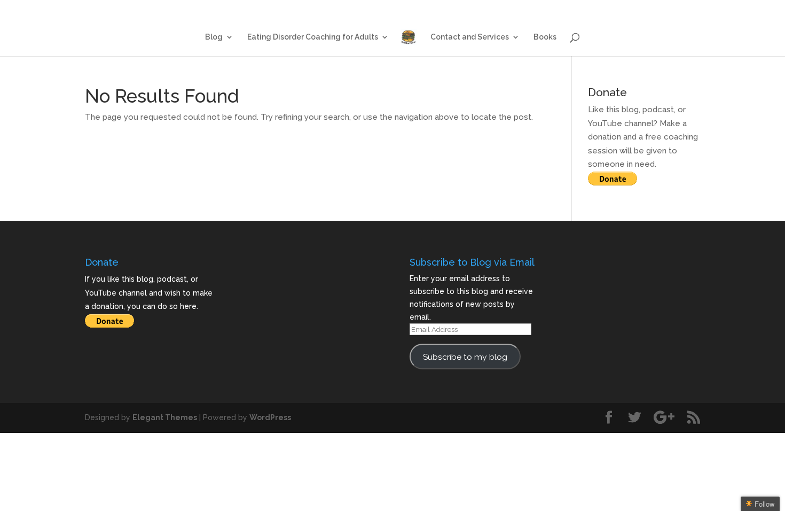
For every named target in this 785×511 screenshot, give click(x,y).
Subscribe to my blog (465, 357)
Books (690, 8)
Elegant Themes (164, 417)
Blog (429, 8)
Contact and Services (625, 8)
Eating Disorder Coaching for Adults (514, 8)
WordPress (270, 417)
